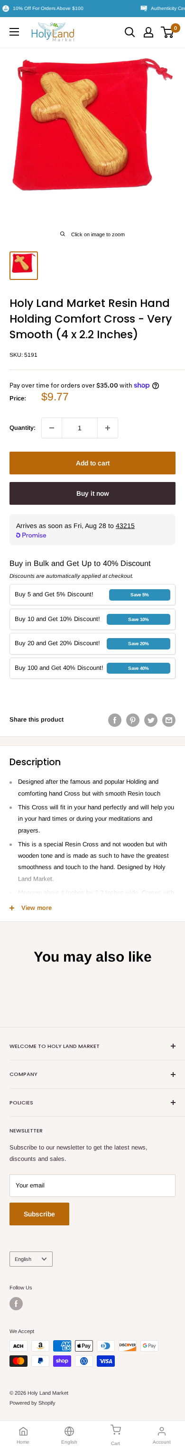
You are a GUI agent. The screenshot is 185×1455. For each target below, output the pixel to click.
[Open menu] (14, 32)
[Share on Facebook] (114, 720)
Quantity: (22, 427)
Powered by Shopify (32, 1403)
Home (23, 1442)
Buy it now (92, 493)
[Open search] (130, 32)
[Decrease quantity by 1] (52, 428)
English (23, 1259)
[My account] (148, 32)
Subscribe (39, 1214)
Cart (115, 1443)
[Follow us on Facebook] (16, 1303)
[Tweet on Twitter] (150, 720)
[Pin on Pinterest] (132, 720)
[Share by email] (169, 720)
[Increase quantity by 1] (108, 428)
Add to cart (93, 463)
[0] (168, 32)
